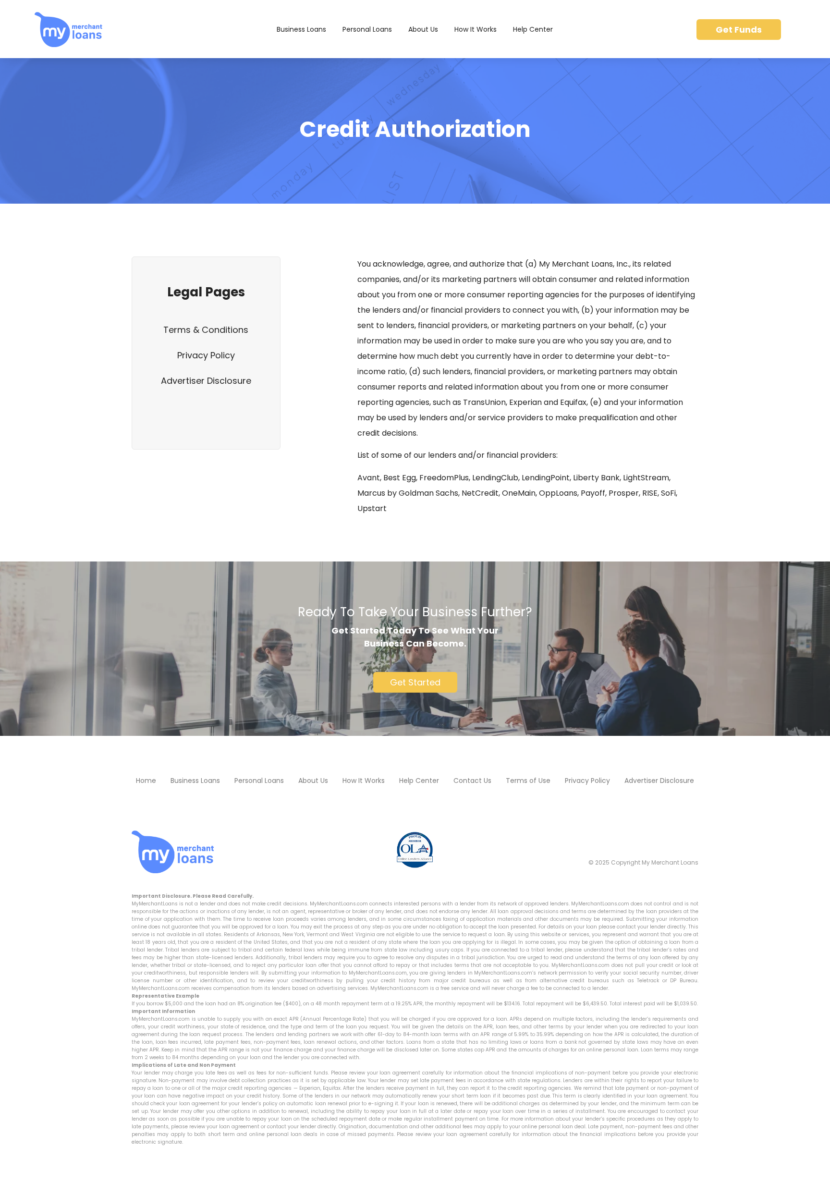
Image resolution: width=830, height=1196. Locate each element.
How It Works (475, 29)
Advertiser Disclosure (206, 381)
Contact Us (472, 780)
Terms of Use (528, 780)
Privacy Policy (206, 355)
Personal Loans (367, 29)
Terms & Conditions (205, 330)
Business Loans (301, 29)
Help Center (533, 29)
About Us (423, 29)
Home (146, 780)
